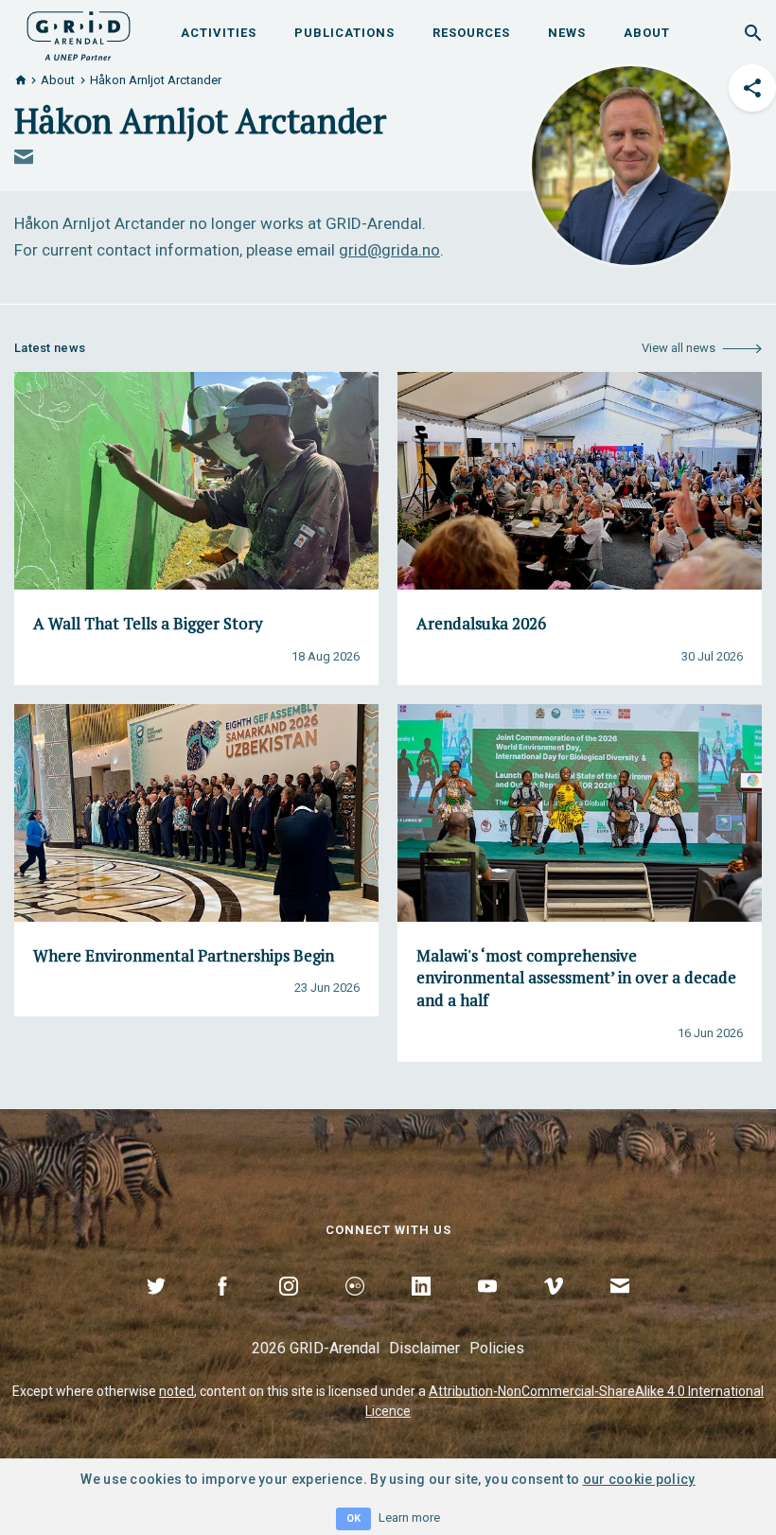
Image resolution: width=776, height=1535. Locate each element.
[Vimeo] (553, 1308)
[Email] (620, 1308)
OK (353, 1518)
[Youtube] (487, 1308)
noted (176, 1391)
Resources (471, 33)
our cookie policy (639, 1479)
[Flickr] (355, 1308)
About (647, 33)
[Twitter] (156, 1308)
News (567, 33)
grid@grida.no (389, 249)
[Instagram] (289, 1308)
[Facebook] (222, 1308)
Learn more (409, 1517)
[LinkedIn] (421, 1308)
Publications (344, 33)
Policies (496, 1348)
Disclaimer (424, 1348)
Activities (218, 33)
